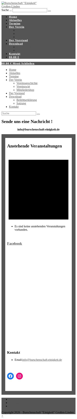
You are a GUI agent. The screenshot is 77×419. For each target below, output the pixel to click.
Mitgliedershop (25, 89)
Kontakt (14, 106)
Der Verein (15, 79)
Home (12, 69)
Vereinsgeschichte (27, 83)
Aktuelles (14, 73)
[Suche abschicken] (38, 114)
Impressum (15, 402)
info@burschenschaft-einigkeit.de (42, 359)
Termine (14, 76)
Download (15, 96)
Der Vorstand (17, 93)
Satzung (21, 103)
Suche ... (6, 10)
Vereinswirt (23, 86)
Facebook (14, 243)
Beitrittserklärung (26, 100)
